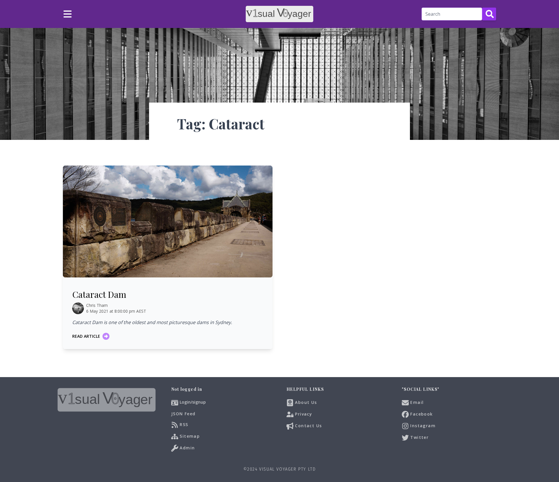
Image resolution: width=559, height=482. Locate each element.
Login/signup (193, 402)
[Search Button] (489, 14)
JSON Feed (183, 413)
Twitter (419, 437)
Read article (86, 336)
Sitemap (189, 436)
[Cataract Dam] (168, 221)
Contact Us (307, 425)
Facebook (421, 413)
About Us (305, 402)
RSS (183, 424)
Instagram (422, 425)
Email (416, 402)
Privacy (302, 413)
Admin (186, 447)
